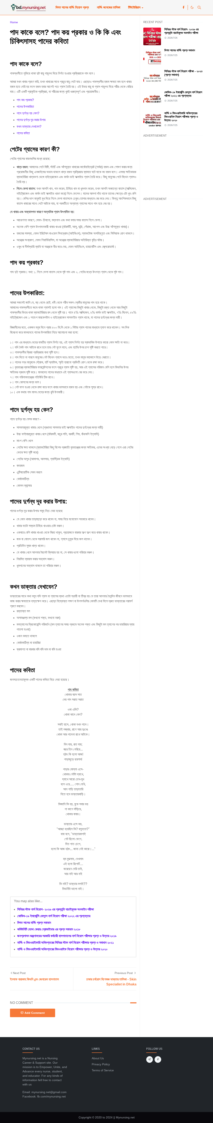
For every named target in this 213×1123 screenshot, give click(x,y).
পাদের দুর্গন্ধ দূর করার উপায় (31, 120)
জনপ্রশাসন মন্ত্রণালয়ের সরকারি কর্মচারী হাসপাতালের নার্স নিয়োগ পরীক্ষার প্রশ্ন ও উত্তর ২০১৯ (66, 936)
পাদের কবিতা (23, 133)
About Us (98, 1058)
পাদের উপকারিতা (25, 106)
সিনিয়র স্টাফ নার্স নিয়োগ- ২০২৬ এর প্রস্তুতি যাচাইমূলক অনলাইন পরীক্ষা (55, 909)
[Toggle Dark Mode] (192, 7)
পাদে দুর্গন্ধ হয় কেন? (28, 113)
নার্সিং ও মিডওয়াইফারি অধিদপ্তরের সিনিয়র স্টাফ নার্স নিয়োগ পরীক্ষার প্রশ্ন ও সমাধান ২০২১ (65, 942)
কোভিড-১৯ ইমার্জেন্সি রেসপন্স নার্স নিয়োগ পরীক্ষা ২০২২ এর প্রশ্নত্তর (53, 916)
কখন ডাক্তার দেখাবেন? (29, 126)
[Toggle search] (199, 7)
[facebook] (183, 7)
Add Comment (35, 1012)
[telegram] (149, 1059)
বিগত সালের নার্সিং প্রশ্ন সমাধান (34, 922)
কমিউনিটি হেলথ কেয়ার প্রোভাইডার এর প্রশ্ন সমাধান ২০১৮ (48, 929)
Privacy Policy (101, 1064)
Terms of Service (103, 1070)
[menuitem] (72, 7)
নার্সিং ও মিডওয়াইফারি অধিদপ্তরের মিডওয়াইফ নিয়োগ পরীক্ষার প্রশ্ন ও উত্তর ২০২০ (62, 949)
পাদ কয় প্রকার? (25, 100)
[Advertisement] (173, 166)
